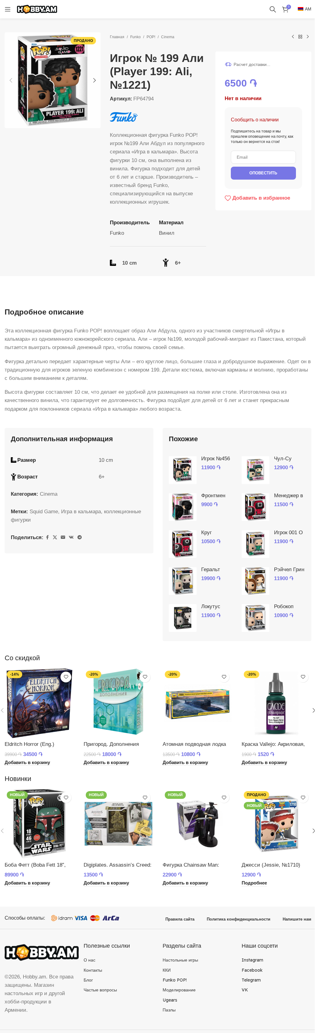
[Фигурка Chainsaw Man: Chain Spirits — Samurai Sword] (197, 824)
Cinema (167, 37)
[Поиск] (273, 9)
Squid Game (44, 511)
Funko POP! (175, 980)
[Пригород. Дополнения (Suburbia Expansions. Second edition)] (118, 703)
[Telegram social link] (80, 537)
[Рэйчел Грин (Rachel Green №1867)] (255, 581)
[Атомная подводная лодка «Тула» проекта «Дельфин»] (197, 703)
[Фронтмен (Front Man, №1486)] (183, 507)
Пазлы (169, 1010)
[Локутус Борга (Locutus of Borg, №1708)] (183, 618)
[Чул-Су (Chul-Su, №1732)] (255, 470)
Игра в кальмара (81, 511)
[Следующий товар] (307, 37)
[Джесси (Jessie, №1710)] (276, 824)
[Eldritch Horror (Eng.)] (39, 703)
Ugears (170, 1000)
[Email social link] (63, 537)
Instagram (252, 960)
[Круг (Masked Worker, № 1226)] (183, 544)
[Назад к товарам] (300, 37)
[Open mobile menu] (8, 9)
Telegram (251, 980)
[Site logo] (37, 9)
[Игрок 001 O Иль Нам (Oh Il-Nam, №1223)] (255, 544)
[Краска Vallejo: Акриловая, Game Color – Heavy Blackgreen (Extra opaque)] (276, 703)
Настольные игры (180, 960)
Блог (88, 980)
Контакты (93, 970)
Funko (135, 37)
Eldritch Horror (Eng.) (29, 744)
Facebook (252, 970)
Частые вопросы (100, 990)
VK (245, 990)
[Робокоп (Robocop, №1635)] (255, 618)
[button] (11, 80)
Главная (117, 37)
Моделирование (179, 990)
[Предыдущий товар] (293, 37)
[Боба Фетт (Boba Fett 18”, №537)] (39, 824)
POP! (151, 37)
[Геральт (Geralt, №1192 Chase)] (183, 581)
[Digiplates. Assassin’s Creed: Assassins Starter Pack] (118, 824)
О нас (89, 960)
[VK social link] (71, 537)
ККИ (167, 970)
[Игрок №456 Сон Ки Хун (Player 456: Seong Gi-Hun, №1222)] (183, 470)
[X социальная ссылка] (55, 537)
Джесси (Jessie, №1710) (271, 865)
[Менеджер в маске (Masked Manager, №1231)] (255, 507)
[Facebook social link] (47, 537)
